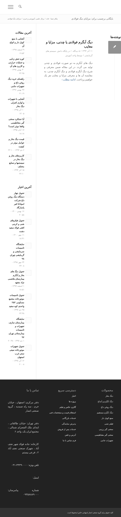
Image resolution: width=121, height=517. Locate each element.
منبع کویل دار (107, 418)
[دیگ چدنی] (114, 47)
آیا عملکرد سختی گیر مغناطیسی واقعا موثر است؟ (16, 123)
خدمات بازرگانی (69, 418)
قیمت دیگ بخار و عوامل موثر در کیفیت (16, 143)
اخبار (74, 396)
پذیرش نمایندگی (69, 424)
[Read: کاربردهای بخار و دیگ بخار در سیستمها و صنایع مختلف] (28, 157)
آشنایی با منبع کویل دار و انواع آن (17, 42)
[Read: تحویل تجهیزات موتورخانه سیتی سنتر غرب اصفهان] (28, 348)
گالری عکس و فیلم (68, 407)
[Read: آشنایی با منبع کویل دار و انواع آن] (28, 40)
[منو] (11, 7)
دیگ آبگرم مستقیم (105, 412)
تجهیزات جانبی (107, 440)
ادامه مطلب (69, 79)
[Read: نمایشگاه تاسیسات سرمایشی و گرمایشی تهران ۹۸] (28, 245)
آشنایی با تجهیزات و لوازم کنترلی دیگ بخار (16, 102)
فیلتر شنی (108, 424)
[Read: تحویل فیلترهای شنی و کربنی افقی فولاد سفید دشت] (28, 222)
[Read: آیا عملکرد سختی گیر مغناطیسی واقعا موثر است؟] (28, 120)
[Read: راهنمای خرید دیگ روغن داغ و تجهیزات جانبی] (28, 80)
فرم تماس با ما (69, 440)
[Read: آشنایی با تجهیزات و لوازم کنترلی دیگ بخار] (28, 100)
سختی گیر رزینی (106, 429)
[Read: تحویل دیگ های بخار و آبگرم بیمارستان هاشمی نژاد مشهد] (28, 273)
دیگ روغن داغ (107, 407)
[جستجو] (18, 7)
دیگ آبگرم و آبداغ (105, 401)
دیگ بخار (109, 396)
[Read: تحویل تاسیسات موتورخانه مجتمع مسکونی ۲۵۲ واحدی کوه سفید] (28, 296)
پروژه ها (72, 401)
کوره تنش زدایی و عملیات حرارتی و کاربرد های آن (16, 62)
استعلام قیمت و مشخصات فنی (62, 412)
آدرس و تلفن (70, 435)
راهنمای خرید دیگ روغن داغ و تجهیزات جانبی (16, 82)
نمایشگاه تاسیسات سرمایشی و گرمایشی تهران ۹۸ (17, 251)
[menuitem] (18, 7)
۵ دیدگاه (76, 51)
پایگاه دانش (62, 51)
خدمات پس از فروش (67, 429)
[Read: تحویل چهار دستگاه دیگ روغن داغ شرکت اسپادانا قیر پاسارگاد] (28, 194)
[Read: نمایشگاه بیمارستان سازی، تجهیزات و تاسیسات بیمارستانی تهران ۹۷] (28, 320)
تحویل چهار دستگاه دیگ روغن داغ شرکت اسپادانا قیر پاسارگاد (16, 200)
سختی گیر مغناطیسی (104, 435)
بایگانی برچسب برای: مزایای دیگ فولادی (92, 18)
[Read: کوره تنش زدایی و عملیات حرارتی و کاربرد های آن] (28, 60)
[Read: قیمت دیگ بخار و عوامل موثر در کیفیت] (28, 140)
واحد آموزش (70, 55)
